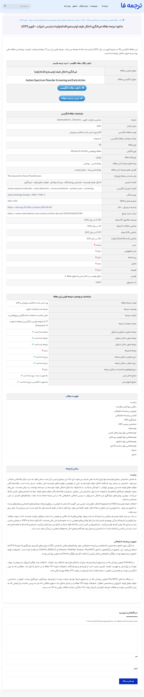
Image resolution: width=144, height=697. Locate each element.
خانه (121, 20)
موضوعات (93, 6)
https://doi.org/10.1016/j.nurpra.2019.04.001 (30, 207)
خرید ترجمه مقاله (70, 98)
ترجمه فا (105, 6)
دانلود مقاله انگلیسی (70, 87)
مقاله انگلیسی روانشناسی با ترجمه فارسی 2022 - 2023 (100, 20)
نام (136, 656)
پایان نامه (67, 6)
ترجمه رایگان (83, 6)
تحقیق (74, 6)
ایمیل (136, 668)
